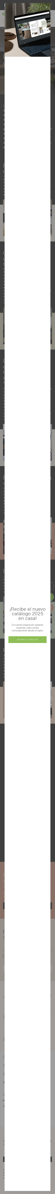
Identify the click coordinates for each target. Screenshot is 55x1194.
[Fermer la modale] (47, 7)
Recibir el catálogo (27, 640)
